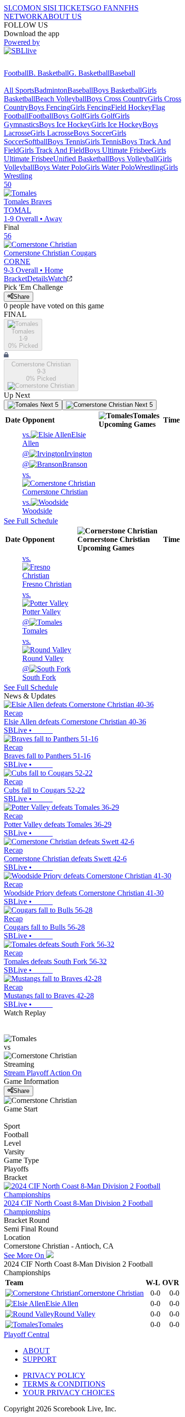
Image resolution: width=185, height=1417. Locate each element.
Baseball (122, 73)
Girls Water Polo (110, 167)
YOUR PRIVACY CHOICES (69, 1392)
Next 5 (48, 404)
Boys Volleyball (133, 159)
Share (21, 296)
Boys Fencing (49, 107)
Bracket (15, 279)
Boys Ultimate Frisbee (117, 150)
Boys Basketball (117, 90)
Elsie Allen (62, 1303)
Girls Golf (99, 116)
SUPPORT (39, 1359)
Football (16, 73)
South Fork (39, 673)
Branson (54, 464)
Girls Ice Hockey (116, 124)
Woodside (37, 506)
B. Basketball (48, 73)
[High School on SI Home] (40, 64)
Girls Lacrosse (52, 133)
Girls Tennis (103, 142)
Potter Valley (41, 603)
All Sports (19, 90)
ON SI (40, 8)
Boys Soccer (92, 133)
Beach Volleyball (60, 99)
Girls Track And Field (51, 150)
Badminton (50, 90)
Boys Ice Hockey (65, 124)
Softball (35, 142)
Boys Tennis (66, 142)
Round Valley (43, 649)
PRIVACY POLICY (54, 1375)
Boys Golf (68, 116)
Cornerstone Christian (55, 483)
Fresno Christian (47, 571)
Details (37, 279)
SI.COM (17, 8)
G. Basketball (89, 73)
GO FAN (104, 8)
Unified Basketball (81, 159)
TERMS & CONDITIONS (64, 1384)
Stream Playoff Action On (43, 1073)
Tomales (34, 626)
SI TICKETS (70, 8)
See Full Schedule (31, 521)
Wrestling (149, 167)
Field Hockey (131, 107)
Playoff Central (26, 1334)
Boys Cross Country (117, 99)
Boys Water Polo (59, 167)
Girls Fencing (90, 107)
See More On (25, 1255)
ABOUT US (62, 16)
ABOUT (36, 1351)
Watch (57, 279)
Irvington (57, 454)
